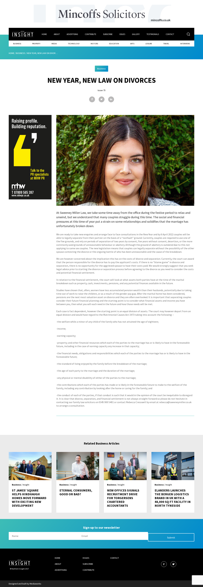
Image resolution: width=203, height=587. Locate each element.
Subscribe (108, 34)
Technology (73, 43)
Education (114, 43)
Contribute (90, 34)
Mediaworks (35, 583)
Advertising (72, 34)
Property (36, 43)
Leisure (148, 43)
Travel (166, 43)
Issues (122, 34)
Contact (170, 34)
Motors (94, 43)
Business (17, 43)
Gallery (136, 34)
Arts (132, 43)
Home (44, 34)
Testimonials (153, 34)
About (57, 34)
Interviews (185, 43)
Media (54, 43)
